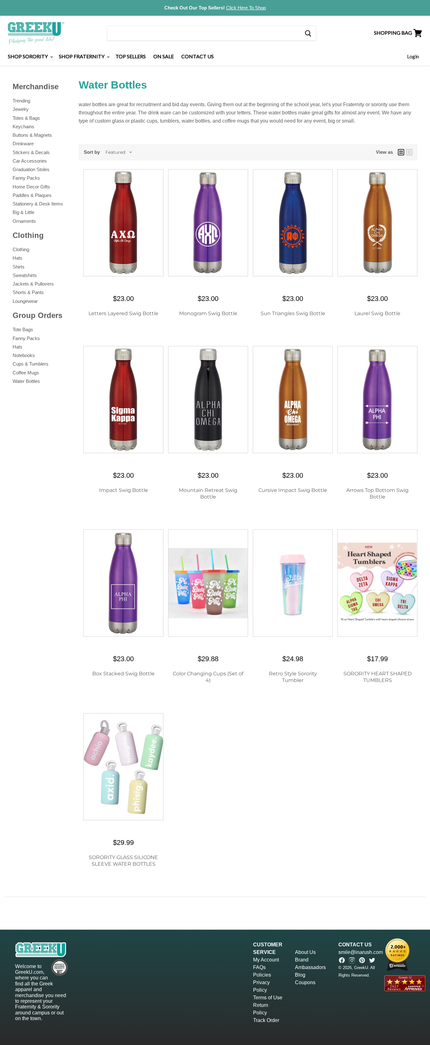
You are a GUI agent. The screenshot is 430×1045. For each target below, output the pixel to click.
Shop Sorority (28, 56)
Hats (17, 258)
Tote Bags (23, 329)
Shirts (19, 266)
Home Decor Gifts (31, 186)
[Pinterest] (362, 960)
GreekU (361, 967)
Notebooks (24, 355)
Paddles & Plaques (32, 195)
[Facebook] (341, 960)
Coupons (305, 982)
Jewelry (21, 109)
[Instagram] (351, 960)
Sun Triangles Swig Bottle (293, 313)
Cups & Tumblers (30, 364)
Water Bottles (26, 381)
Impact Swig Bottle (123, 490)
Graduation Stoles (31, 169)
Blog (300, 975)
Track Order (266, 1020)
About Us (305, 952)
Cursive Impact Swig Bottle (292, 490)
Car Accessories (30, 161)
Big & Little (23, 212)
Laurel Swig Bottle (377, 313)
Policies (262, 975)
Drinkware (23, 143)
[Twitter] (372, 960)
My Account (266, 959)
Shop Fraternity (82, 56)
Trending (21, 100)
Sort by (92, 152)
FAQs (259, 967)
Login (413, 56)
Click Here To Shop (246, 7)
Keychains (23, 126)
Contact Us (197, 56)
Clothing (21, 249)
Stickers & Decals (31, 152)
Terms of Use (267, 997)
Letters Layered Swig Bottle (123, 313)
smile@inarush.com (360, 952)
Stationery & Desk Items (38, 203)
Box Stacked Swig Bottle (123, 674)
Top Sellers (131, 56)
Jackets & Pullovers (33, 283)
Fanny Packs (26, 178)
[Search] (307, 33)
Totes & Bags (26, 118)
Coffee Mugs (26, 372)
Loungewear (25, 301)
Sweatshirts (25, 275)
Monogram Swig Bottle (208, 313)
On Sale (163, 56)
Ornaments (24, 221)
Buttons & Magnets (32, 135)
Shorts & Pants (28, 292)
